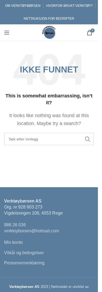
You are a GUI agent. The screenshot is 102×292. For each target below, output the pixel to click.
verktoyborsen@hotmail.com (31, 231)
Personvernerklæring (24, 263)
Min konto (13, 242)
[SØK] (87, 139)
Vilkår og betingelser (24, 252)
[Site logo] (49, 32)
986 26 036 (15, 224)
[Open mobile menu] (6, 32)
